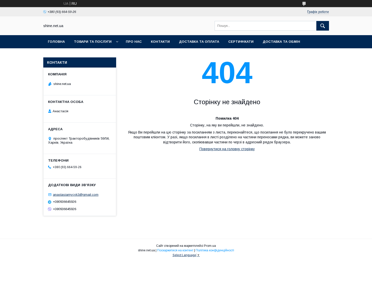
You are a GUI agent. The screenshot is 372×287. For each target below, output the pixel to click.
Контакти (160, 41)
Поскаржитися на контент (175, 250)
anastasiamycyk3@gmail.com (75, 194)
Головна (56, 41)
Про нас (134, 41)
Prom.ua (210, 246)
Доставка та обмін (281, 41)
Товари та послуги (93, 41)
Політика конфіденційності (215, 250)
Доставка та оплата (199, 41)
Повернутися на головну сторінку (227, 149)
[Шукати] (322, 26)
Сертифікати (241, 41)
